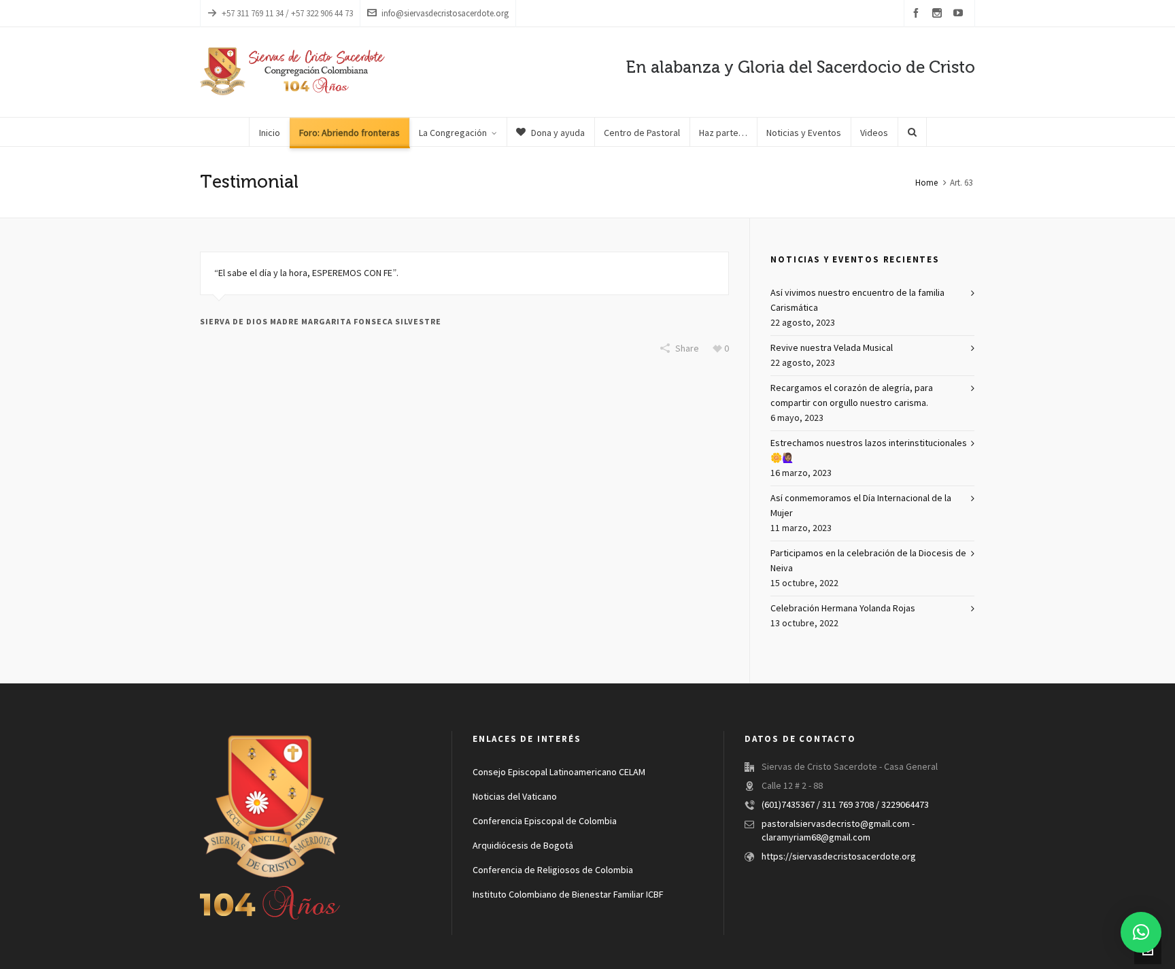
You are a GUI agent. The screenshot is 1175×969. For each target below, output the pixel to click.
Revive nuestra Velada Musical (831, 348)
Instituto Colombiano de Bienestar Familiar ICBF (568, 894)
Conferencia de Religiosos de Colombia (553, 870)
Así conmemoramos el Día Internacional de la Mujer (860, 506)
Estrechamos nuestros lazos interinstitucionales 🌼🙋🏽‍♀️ (868, 451)
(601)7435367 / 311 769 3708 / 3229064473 (845, 805)
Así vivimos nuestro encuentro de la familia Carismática (857, 300)
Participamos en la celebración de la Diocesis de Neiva (868, 561)
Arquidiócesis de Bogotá (523, 845)
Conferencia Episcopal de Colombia (545, 821)
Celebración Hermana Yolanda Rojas (842, 608)
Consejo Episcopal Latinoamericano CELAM (559, 772)
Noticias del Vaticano (515, 797)
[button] (1141, 932)
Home (926, 183)
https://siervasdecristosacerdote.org (839, 856)
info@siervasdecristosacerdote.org (445, 13)
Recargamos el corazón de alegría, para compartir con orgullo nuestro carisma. (851, 396)
